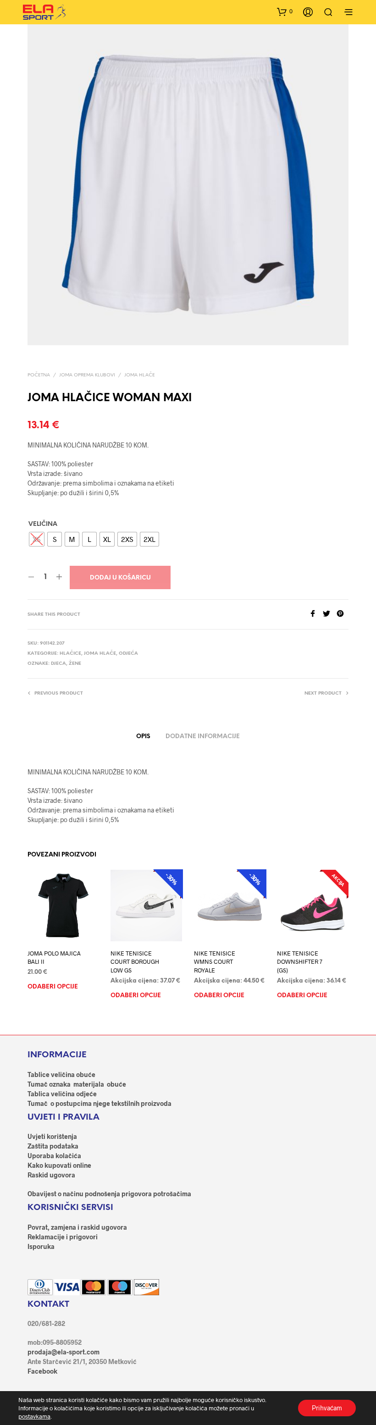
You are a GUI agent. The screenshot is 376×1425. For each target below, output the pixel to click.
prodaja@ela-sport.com (64, 1352)
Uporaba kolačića (54, 1156)
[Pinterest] (342, 614)
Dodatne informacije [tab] (203, 737)
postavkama (34, 1416)
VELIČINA (42, 524)
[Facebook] (316, 614)
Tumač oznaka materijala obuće (77, 1084)
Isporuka (41, 1246)
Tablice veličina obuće (61, 1074)
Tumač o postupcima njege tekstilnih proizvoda (99, 1103)
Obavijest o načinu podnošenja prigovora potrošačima (109, 1194)
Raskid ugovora (51, 1175)
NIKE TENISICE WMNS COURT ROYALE (214, 962)
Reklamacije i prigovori (63, 1237)
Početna (39, 375)
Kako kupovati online (59, 1165)
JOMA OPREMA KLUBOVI (87, 375)
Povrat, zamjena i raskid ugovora (77, 1227)
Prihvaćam (327, 1408)
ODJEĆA (128, 653)
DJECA (58, 663)
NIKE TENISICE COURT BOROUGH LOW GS (135, 962)
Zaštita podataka (53, 1146)
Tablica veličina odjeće (62, 1094)
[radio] (36, 539)
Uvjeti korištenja (52, 1136)
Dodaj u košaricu (120, 578)
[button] (285, 11)
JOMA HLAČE (139, 375)
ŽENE (75, 663)
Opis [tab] (143, 737)
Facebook (42, 1371)
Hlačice (70, 653)
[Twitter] (330, 614)
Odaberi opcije (53, 987)
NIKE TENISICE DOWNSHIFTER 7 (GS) (299, 962)
